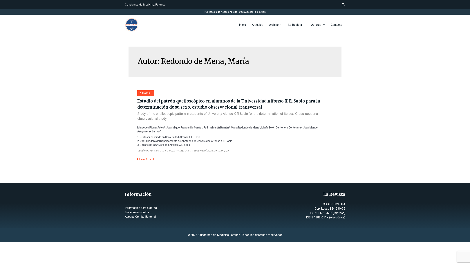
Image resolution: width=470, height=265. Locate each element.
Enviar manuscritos (137, 212)
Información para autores (141, 208)
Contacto (336, 24)
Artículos (257, 24)
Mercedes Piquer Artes (150, 127)
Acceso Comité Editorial (140, 216)
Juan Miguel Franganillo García (183, 127)
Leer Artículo (147, 159)
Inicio (242, 24)
